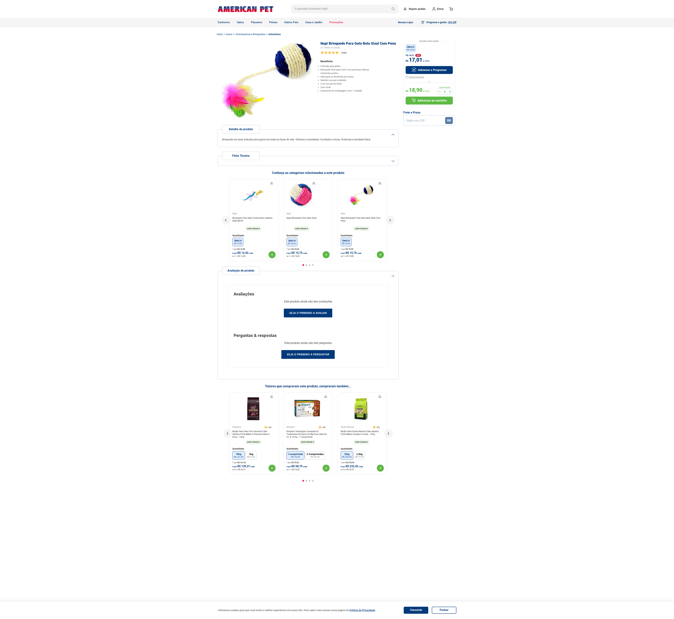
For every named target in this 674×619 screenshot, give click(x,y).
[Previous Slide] (227, 433)
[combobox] (344, 9)
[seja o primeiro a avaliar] (360, 52)
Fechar (444, 610)
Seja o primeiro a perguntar (308, 354)
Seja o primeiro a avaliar (308, 313)
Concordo (416, 610)
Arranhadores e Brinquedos (250, 34)
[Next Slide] (388, 433)
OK (449, 120)
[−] (439, 91)
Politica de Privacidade (362, 610)
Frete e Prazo (411, 112)
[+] (450, 91)
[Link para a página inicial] (220, 34)
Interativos (275, 34)
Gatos (229, 34)
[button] (226, 220)
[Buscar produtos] (394, 9)
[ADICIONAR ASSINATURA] (429, 70)
